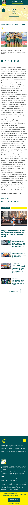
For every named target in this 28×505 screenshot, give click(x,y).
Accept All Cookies (13, 499)
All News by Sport (14, 291)
